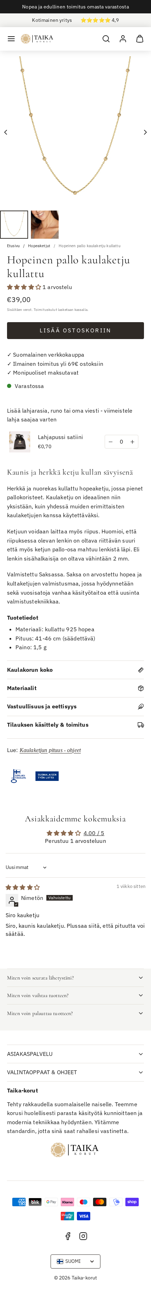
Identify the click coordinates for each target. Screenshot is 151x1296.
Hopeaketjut (39, 246)
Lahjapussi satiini (60, 436)
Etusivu (13, 246)
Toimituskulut (45, 309)
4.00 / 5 (94, 833)
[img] (23, 887)
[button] (11, 38)
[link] (122, 38)
